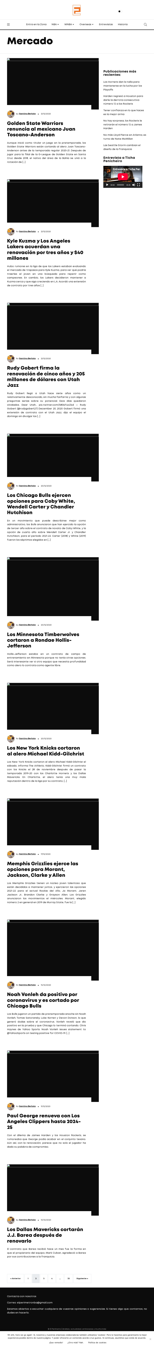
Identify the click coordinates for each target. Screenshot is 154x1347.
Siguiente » (82, 1278)
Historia (123, 24)
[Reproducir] (107, 184)
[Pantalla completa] (138, 184)
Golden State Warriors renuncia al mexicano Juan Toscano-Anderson (41, 129)
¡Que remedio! (56, 1342)
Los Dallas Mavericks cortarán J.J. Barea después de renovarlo (45, 1235)
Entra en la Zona (36, 24)
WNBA (68, 24)
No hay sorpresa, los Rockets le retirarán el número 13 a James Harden (122, 125)
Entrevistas (106, 24)
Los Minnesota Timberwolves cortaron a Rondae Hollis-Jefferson (43, 640)
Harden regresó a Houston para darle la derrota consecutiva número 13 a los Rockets (123, 100)
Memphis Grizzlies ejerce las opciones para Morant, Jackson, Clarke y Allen (42, 870)
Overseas (85, 24)
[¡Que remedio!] (150, 1339)
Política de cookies (97, 1342)
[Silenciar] (133, 184)
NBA (54, 24)
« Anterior (15, 1278)
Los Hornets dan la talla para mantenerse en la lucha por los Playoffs (122, 86)
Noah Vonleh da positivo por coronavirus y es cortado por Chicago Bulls (43, 1000)
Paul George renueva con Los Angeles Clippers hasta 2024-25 (44, 1122)
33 (69, 1278)
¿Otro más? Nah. (76, 1342)
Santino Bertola (27, 114)
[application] (122, 177)
